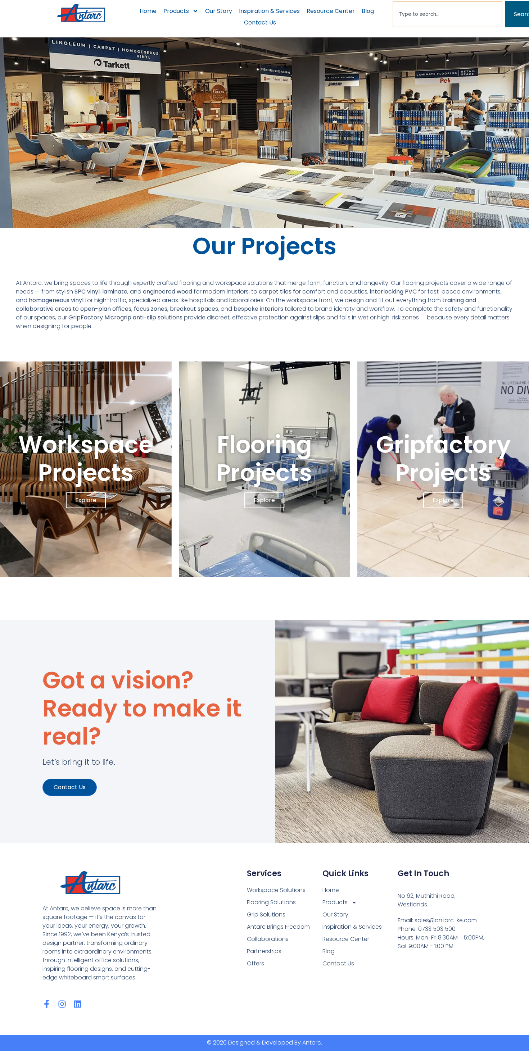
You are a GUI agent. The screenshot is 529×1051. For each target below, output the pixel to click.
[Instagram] (62, 1004)
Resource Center (331, 11)
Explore (85, 500)
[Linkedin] (77, 1004)
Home (148, 11)
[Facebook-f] (46, 1004)
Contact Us (260, 22)
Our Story (218, 11)
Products (176, 11)
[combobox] (447, 14)
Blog (368, 11)
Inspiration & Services (269, 11)
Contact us (70, 787)
